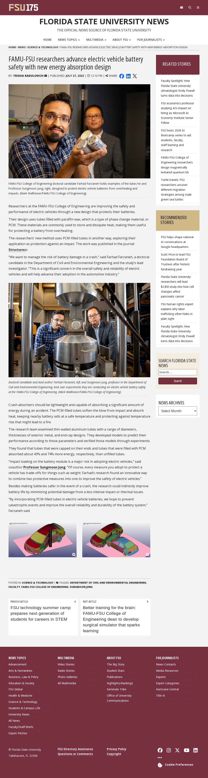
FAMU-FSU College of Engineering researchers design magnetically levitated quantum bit (177, 165)
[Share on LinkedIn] (128, 76)
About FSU (121, 40)
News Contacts (166, 664)
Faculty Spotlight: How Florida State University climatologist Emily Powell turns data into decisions (178, 88)
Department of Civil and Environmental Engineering (108, 582)
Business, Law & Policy (23, 677)
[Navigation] (198, 7)
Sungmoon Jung (81, 587)
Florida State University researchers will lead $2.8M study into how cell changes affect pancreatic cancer (177, 286)
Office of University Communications (119, 698)
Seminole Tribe (116, 689)
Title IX (160, 695)
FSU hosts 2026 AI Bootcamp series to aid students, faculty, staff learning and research (176, 140)
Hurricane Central (167, 689)
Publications (114, 677)
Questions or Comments (75, 754)
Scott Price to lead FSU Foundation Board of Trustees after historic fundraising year (176, 262)
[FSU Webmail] (181, 7)
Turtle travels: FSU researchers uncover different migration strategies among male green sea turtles (176, 189)
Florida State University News (104, 21)
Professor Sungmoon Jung (44, 467)
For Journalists (150, 40)
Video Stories (66, 664)
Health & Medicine (20, 695)
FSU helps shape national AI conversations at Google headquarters (177, 242)
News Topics (68, 40)
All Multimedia (67, 683)
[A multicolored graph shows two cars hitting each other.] (116, 540)
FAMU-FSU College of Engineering (44, 587)
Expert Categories (167, 683)
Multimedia (95, 40)
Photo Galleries (67, 677)
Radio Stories (66, 670)
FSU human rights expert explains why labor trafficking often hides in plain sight (177, 311)
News (21, 47)
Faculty (14, 587)
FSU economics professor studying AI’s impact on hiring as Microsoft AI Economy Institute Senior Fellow (177, 113)
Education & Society (21, 683)
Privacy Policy (116, 749)
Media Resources (167, 670)
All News (14, 721)
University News (19, 714)
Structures (17, 249)
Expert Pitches (18, 733)
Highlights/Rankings (120, 683)
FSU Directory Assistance (75, 749)
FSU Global (16, 689)
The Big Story (116, 664)
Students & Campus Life (24, 708)
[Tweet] (134, 76)
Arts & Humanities (20, 670)
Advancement (18, 664)
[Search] (190, 7)
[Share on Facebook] (121, 76)
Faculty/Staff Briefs (21, 727)
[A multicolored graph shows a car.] (43, 540)
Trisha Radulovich (28, 76)
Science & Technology (42, 47)
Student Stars (116, 670)
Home (47, 40)
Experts (161, 677)
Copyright (114, 754)
